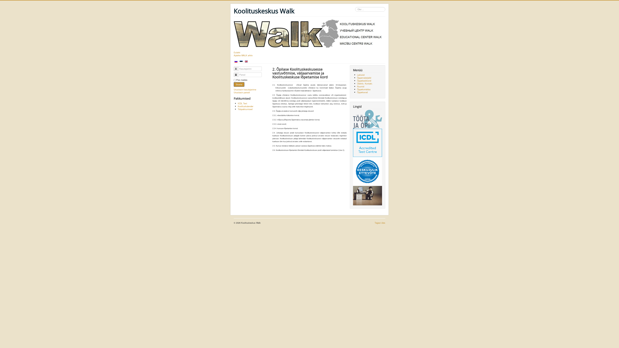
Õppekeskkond (364, 80)
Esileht (237, 52)
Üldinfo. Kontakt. (365, 83)
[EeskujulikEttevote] (367, 171)
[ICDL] (367, 142)
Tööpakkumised (245, 109)
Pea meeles (241, 79)
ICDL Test (242, 103)
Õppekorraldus (364, 89)
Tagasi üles (380, 222)
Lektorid (360, 74)
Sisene (239, 84)
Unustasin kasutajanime (245, 89)
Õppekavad (362, 92)
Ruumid (360, 86)
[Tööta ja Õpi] (367, 119)
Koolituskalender (245, 106)
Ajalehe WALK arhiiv (243, 55)
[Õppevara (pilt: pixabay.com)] (367, 195)
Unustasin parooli (242, 92)
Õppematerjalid (364, 77)
